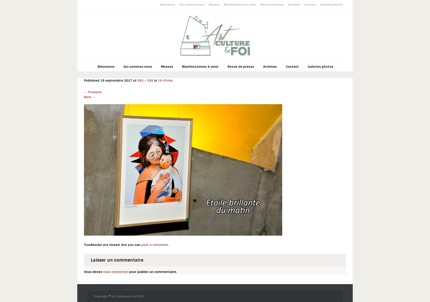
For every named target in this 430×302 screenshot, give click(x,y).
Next (89, 97)
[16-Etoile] (183, 170)
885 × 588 (145, 80)
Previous (93, 92)
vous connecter (115, 272)
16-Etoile (165, 80)
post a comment (154, 245)
